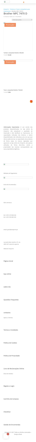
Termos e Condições (11, 330)
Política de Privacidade (12, 356)
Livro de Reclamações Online (14, 369)
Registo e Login (9, 386)
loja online (7, 274)
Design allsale (18, 434)
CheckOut (7, 412)
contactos (7, 313)
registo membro (18, 117)
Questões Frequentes (11, 300)
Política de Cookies (10, 343)
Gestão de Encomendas (12, 425)
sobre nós (7, 287)
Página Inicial (8, 261)
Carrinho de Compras (11, 399)
